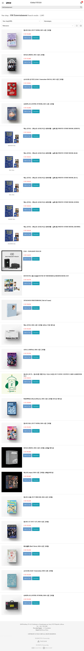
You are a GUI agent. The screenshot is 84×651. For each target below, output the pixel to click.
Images (77, 25)
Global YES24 (35, 3)
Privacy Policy (44, 630)
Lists (80, 25)
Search (81, 7)
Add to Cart (27, 37)
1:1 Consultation (47, 628)
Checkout (36, 37)
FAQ (40, 630)
